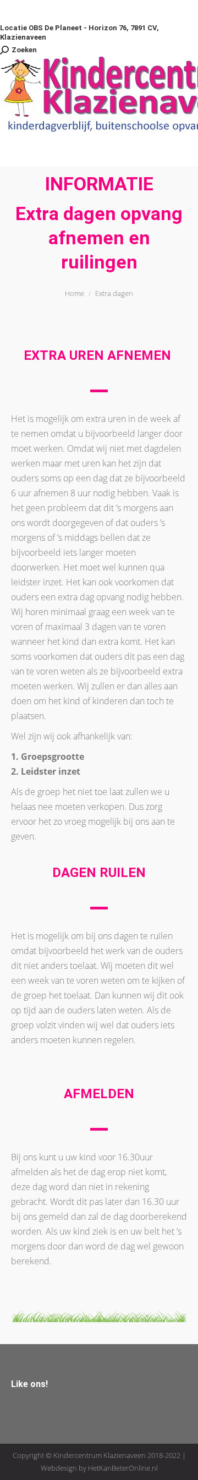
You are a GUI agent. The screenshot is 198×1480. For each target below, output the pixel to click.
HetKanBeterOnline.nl (123, 1468)
